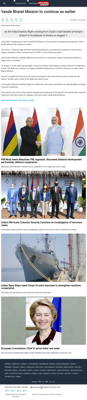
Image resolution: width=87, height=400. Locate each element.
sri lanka (22, 370)
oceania (43, 370)
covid (53, 373)
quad (6, 373)
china (30, 370)
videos (18, 376)
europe (52, 364)
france (73, 364)
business (46, 373)
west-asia (39, 367)
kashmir (26, 373)
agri (40, 373)
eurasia (16, 367)
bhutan (78, 367)
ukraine (8, 364)
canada (24, 364)
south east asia (16, 373)
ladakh (34, 373)
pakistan (59, 367)
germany (8, 367)
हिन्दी (39, 382)
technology (9, 376)
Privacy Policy (43, 394)
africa (22, 367)
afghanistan (49, 367)
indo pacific (51, 370)
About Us (35, 394)
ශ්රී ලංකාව (52, 382)
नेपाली (46, 382)
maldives (8, 370)
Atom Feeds (17, 387)
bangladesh (68, 367)
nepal (15, 370)
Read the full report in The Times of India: (17, 100)
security (68, 373)
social (75, 373)
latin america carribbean (38, 364)
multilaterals (63, 370)
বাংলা (43, 382)
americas (15, 364)
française (34, 382)
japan (36, 370)
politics (60, 373)
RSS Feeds (8, 387)
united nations (76, 370)
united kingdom (62, 364)
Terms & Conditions (55, 394)
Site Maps (25, 387)
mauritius (30, 367)
